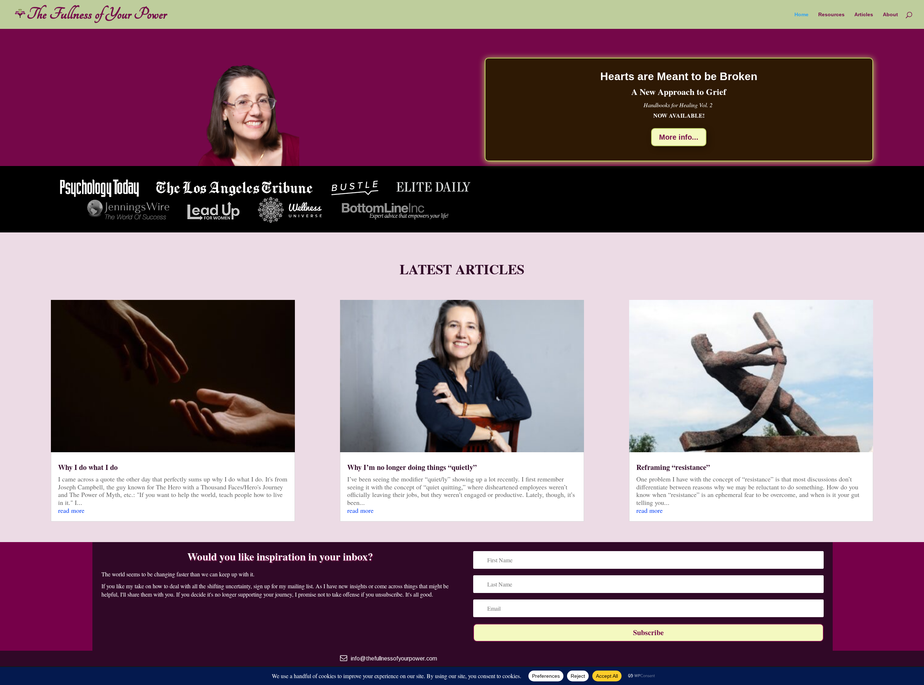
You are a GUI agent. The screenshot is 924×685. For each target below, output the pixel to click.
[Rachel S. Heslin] (245, 163)
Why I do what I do (88, 467)
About (890, 14)
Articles (863, 14)
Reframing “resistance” (673, 467)
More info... (678, 137)
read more (71, 510)
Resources (831, 14)
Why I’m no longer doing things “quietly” (412, 467)
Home (801, 14)
